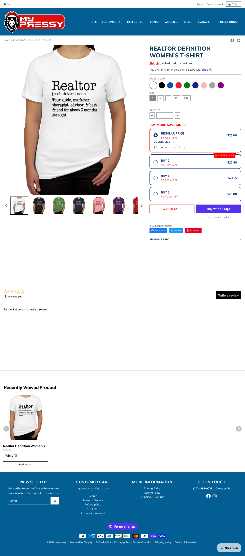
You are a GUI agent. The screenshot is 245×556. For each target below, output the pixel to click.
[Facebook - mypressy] (208, 496)
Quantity (154, 110)
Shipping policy (163, 542)
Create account (215, 4)
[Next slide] (141, 206)
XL (176, 98)
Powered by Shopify (81, 542)
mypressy (61, 542)
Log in (200, 4)
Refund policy (103, 542)
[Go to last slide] (6, 206)
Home (7, 40)
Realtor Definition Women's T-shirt (24, 446)
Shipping (155, 63)
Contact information (186, 542)
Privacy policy (122, 542)
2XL (186, 98)
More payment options (219, 217)
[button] (19, 206)
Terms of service (142, 542)
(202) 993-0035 (202, 488)
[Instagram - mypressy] (214, 496)
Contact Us (223, 488)
